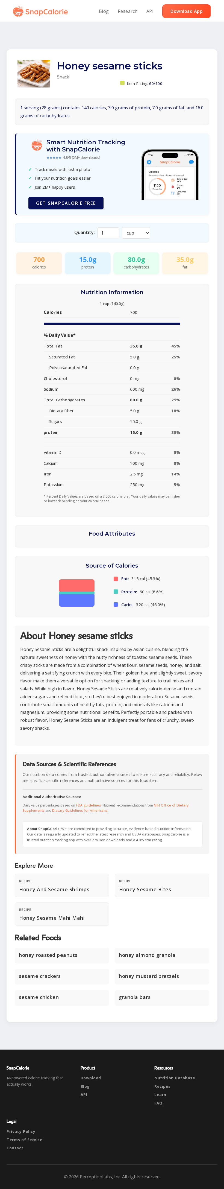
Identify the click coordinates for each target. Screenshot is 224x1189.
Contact (15, 1147)
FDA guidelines (88, 805)
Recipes (162, 1086)
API (150, 11)
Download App (186, 11)
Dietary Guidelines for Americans (80, 810)
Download (91, 1077)
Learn (160, 1094)
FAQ (158, 1103)
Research (128, 11)
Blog (104, 11)
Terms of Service (24, 1139)
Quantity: (84, 232)
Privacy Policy (21, 1131)
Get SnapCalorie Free (66, 203)
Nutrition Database (174, 1077)
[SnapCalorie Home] (41, 11)
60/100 (155, 83)
